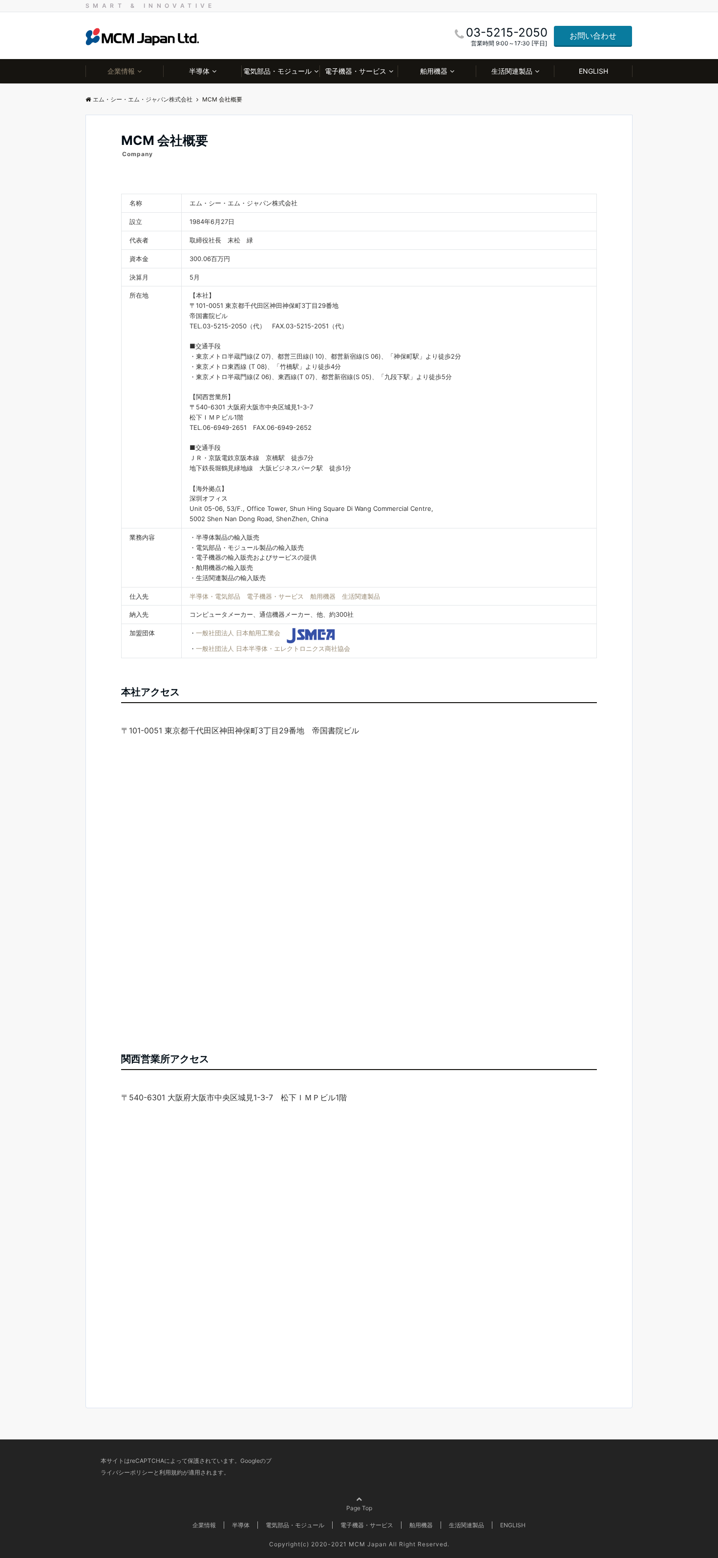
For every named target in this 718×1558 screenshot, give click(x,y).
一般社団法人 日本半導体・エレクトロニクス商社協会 (273, 648)
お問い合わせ (593, 35)
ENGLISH (593, 71)
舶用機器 (433, 71)
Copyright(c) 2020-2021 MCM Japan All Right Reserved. (359, 1544)
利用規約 (171, 1472)
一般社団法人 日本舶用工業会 (238, 633)
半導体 (199, 71)
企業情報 (121, 71)
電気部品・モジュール (277, 71)
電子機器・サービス (355, 71)
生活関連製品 (511, 71)
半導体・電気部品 (215, 596)
